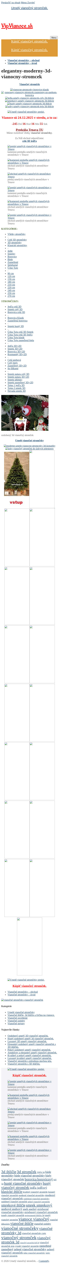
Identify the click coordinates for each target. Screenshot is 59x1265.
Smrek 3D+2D (15, 348)
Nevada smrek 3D (17, 391)
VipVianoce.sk (17, 26)
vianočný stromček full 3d (29, 1243)
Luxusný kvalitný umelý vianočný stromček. (30, 1058)
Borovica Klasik (16, 318)
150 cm (11, 279)
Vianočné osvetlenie (18, 1018)
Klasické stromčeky (17, 245)
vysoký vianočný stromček (27, 1246)
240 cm (11, 290)
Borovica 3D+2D (16, 351)
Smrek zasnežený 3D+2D (20, 382)
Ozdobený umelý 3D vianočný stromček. (28, 1035)
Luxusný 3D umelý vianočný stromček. (27, 1041)
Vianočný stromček (29, 84)
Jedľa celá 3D (14, 306)
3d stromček (26, 1171)
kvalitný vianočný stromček (35, 1192)
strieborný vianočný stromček (41, 1212)
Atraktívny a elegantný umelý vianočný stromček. (32, 1052)
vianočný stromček (19, 1237)
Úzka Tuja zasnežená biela (21, 340)
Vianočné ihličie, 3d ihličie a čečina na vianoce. (31, 1015)
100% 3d (41, 1172)
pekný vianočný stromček (39, 1202)
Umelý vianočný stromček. (29, 8)
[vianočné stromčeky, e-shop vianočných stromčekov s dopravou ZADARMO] (22, 1000)
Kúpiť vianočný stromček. (29, 41)
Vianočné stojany (16, 1023)
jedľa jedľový (38, 1187)
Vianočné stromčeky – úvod (21, 994)
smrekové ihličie (13, 1205)
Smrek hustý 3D (16, 326)
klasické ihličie (11, 1191)
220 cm (11, 287)
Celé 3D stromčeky (17, 239)
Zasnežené (13, 262)
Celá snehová (14, 360)
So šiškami (13, 368)
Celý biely (13, 363)
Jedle (10, 251)
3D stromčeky (15, 242)
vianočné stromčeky (20, 1228)
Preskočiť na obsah (10, 2)
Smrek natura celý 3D (18, 374)
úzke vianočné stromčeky (34, 1253)
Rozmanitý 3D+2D (17, 354)
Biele (10, 259)
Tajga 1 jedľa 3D (16, 385)
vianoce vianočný (34, 1219)
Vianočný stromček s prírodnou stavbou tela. (30, 1061)
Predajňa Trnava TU (29, 129)
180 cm (11, 282)
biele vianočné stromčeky (29, 1175)
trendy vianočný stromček (12, 1215)
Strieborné (13, 265)
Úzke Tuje (13, 268)
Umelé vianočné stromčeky (29, 440)
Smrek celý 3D (15, 309)
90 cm (11, 273)
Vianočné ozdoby (16, 1020)
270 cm (11, 296)
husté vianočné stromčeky (23, 1183)
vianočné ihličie (21, 1223)
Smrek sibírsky (15, 379)
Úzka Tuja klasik (16, 337)
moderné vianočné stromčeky (32, 1195)
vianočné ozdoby (42, 1223)
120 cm (11, 276)
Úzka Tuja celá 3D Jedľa (20, 334)
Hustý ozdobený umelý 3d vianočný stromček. (31, 1038)
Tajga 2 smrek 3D (16, 388)
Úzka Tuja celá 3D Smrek (20, 332)
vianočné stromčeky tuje (34, 1233)
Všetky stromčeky (16, 234)
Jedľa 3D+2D (14, 346)
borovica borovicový (39, 1179)
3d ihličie (8, 1172)
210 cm (11, 284)
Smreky (11, 253)
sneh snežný (30, 1209)
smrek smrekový (39, 1205)
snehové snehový (11, 1209)
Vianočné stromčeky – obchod (23, 992)
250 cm (11, 293)
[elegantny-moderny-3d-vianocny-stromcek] (24, 430)
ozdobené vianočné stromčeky (36, 1199)
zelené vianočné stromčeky (30, 1249)
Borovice (12, 256)
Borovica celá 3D (16, 312)
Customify (44, 1261)
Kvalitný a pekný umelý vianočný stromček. (29, 1055)
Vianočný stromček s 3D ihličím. (24, 1064)
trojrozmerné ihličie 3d (34, 1215)
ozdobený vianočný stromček (14, 1201)
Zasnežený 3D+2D (17, 365)
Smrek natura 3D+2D (18, 377)
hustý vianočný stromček (26, 1185)
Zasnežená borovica (17, 320)
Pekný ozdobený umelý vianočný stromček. (29, 1049)
